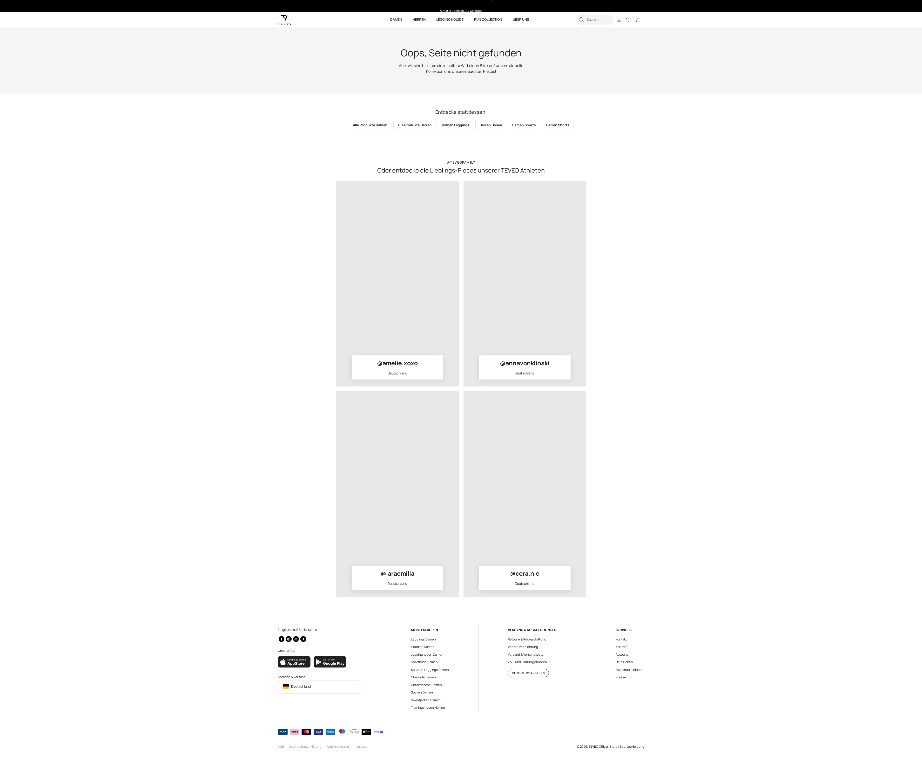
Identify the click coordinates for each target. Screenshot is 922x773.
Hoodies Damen (422, 647)
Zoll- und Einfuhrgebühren (527, 662)
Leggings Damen (423, 639)
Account (622, 654)
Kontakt (621, 639)
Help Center (624, 662)
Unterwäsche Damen (426, 685)
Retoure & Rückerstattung (527, 639)
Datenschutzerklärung (305, 746)
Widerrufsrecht (337, 746)
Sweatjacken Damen (426, 700)
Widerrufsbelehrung (523, 647)
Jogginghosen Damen (427, 654)
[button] (594, 19)
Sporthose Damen (424, 662)
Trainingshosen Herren (428, 707)
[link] (638, 19)
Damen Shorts (524, 125)
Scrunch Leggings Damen (430, 669)
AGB (281, 746)
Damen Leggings (455, 125)
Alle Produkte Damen (370, 125)
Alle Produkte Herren (414, 125)
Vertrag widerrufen (528, 673)
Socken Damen (422, 692)
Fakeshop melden (629, 669)
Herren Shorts (557, 125)
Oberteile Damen (423, 677)
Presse (621, 677)
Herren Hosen (490, 125)
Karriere (621, 647)
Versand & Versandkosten (526, 654)
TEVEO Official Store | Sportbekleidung (616, 746)
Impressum (362, 746)
